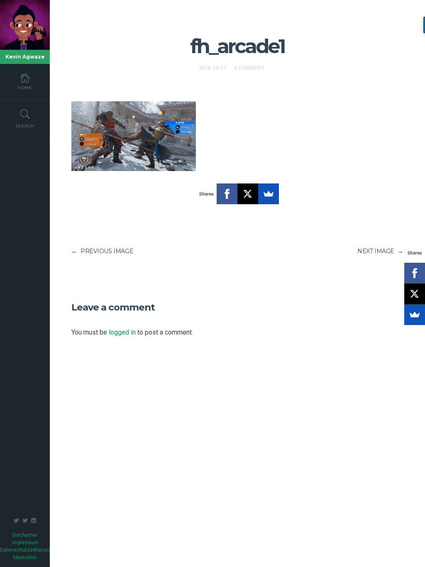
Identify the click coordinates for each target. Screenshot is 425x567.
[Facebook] (227, 193)
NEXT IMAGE (380, 251)
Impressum (25, 542)
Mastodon (25, 557)
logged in (122, 332)
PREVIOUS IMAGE (102, 251)
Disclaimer (24, 535)
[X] (247, 193)
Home (24, 87)
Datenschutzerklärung (25, 550)
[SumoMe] (268, 193)
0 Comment (249, 68)
